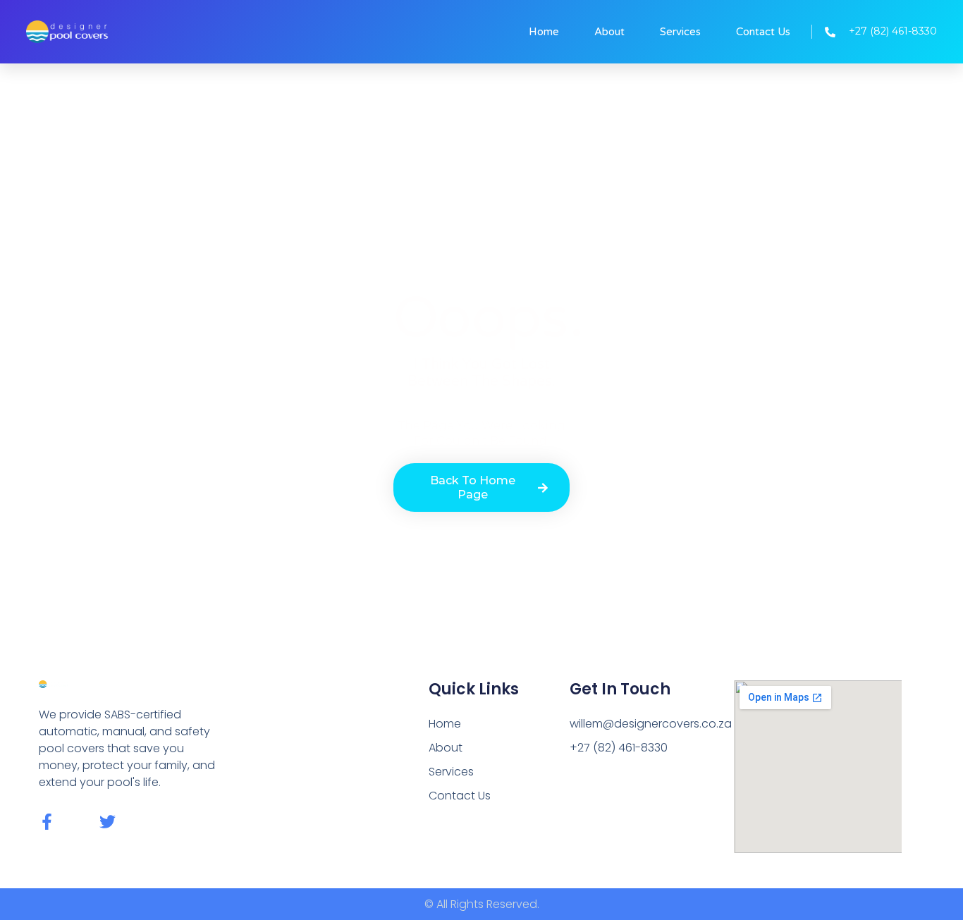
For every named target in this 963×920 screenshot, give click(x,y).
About (609, 31)
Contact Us (763, 31)
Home (544, 31)
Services (680, 31)
